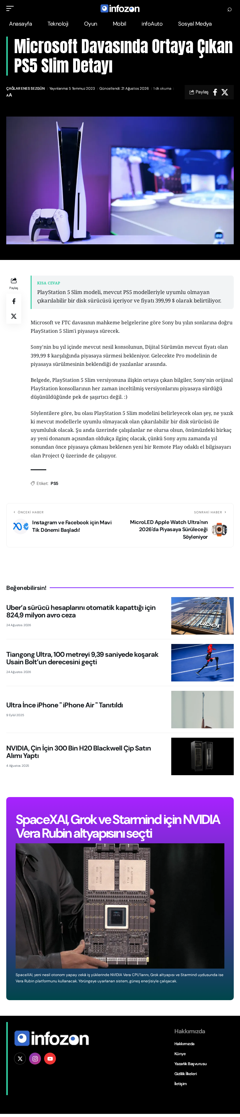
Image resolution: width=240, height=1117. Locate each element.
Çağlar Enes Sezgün (25, 88)
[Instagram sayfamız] (35, 1059)
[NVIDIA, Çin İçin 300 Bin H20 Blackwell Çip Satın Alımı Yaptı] (202, 756)
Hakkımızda (184, 1043)
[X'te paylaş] (224, 92)
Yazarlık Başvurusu (190, 1063)
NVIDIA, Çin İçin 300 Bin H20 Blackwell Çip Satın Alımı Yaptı (78, 752)
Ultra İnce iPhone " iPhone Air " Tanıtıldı (64, 705)
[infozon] (120, 8)
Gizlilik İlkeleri (185, 1073)
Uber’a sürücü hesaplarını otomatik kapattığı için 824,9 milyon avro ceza (81, 611)
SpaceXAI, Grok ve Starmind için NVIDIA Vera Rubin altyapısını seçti (117, 826)
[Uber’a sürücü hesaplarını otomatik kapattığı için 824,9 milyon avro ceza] (202, 616)
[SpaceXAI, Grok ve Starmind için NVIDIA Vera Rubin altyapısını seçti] (120, 906)
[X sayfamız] (20, 1059)
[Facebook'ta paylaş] (215, 92)
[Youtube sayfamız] (50, 1059)
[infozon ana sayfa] (51, 1037)
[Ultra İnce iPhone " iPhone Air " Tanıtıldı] (202, 709)
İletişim (180, 1083)
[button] (11, 8)
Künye (180, 1053)
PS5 (54, 483)
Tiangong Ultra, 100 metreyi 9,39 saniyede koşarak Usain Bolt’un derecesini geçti (82, 658)
